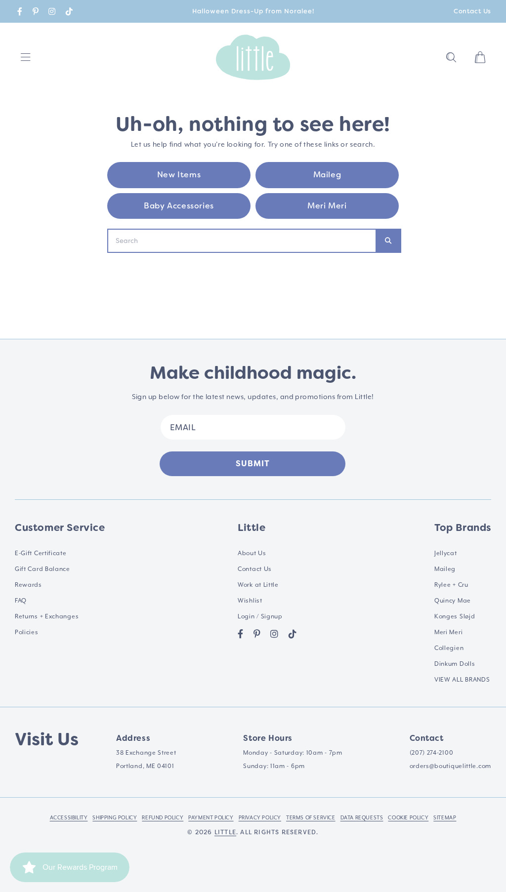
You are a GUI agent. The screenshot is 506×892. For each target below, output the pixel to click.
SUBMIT (253, 463)
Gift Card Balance (42, 569)
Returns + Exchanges (47, 616)
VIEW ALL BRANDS (462, 679)
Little (225, 832)
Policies (27, 632)
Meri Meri (326, 206)
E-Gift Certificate (41, 553)
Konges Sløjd (454, 616)
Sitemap (444, 817)
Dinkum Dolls (454, 663)
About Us (252, 553)
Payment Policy (210, 817)
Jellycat (445, 553)
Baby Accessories (179, 206)
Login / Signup (260, 616)
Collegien (449, 648)
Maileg (327, 174)
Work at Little (258, 584)
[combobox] (242, 241)
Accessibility (69, 817)
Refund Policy (162, 817)
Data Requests (361, 817)
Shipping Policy (114, 817)
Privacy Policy (260, 817)
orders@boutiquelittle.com (451, 766)
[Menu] (26, 57)
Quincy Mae (452, 600)
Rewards (28, 584)
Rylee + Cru (451, 584)
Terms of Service (311, 817)
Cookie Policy (408, 817)
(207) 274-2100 (432, 752)
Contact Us (472, 11)
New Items (179, 174)
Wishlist (250, 600)
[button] (451, 57)
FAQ (21, 600)
